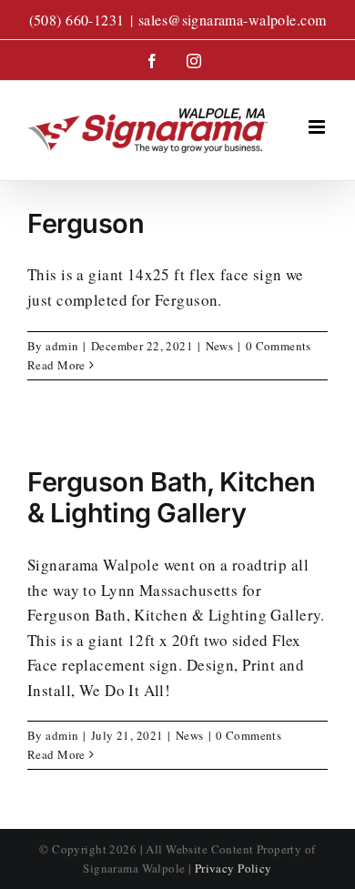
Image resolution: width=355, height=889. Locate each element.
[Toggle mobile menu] (318, 126)
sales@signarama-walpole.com (232, 19)
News (220, 346)
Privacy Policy (233, 868)
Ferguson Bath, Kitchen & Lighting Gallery (171, 498)
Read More (56, 365)
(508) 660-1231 (77, 19)
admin (62, 346)
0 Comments (278, 346)
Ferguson (86, 223)
